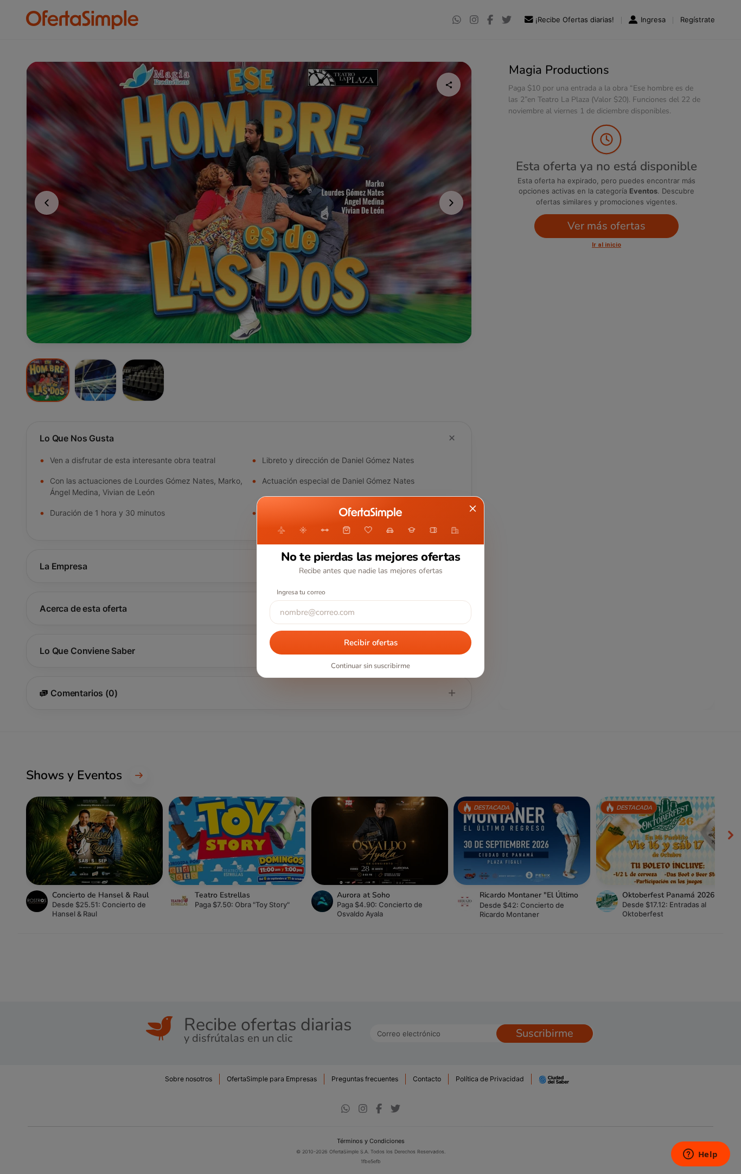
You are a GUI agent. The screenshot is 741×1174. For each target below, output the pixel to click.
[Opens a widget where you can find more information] (700, 1155)
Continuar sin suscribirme (370, 666)
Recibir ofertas (371, 642)
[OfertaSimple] (370, 513)
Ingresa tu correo (301, 592)
